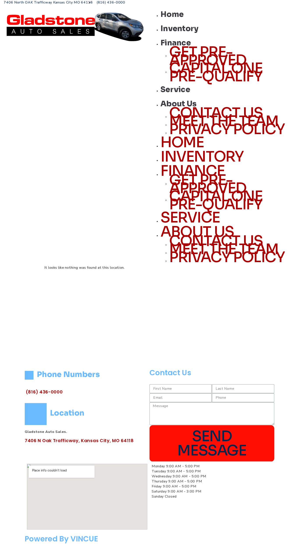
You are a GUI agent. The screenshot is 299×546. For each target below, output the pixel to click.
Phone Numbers (68, 374)
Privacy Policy (227, 129)
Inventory (179, 28)
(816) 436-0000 (44, 392)
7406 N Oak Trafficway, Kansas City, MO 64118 (79, 441)
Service (175, 89)
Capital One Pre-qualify (216, 72)
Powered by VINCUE (61, 539)
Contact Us (170, 372)
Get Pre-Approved (207, 56)
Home (172, 14)
